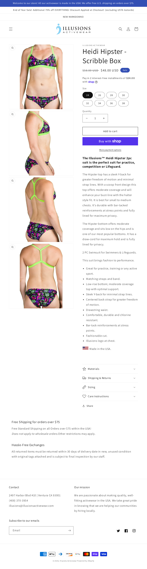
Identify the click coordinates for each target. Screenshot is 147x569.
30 (123, 95)
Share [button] (90, 405)
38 (123, 103)
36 (111, 103)
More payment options (110, 149)
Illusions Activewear (68, 561)
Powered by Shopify (85, 561)
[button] (11, 29)
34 (99, 103)
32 (87, 103)
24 (87, 95)
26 (99, 95)
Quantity (86, 111)
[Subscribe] (69, 530)
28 (111, 95)
